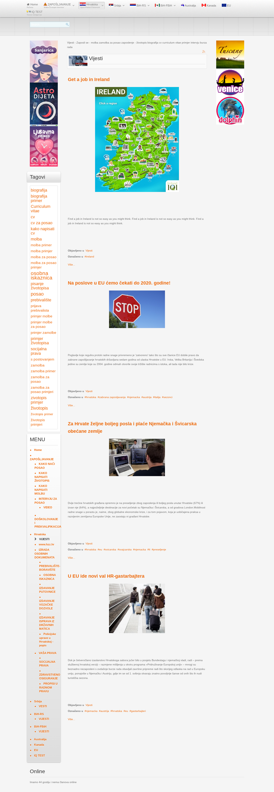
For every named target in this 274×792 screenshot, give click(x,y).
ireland (90, 256)
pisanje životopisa (40, 286)
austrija (147, 397)
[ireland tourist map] (137, 139)
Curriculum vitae (40, 208)
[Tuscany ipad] (230, 54)
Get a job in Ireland (89, 79)
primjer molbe (41, 316)
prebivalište (41, 300)
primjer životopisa (40, 340)
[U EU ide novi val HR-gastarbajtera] (137, 608)
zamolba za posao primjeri (42, 390)
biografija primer (39, 198)
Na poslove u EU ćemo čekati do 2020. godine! (119, 282)
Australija (190, 5)
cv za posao (41, 222)
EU (228, 5)
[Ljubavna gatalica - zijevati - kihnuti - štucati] (44, 145)
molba (36, 239)
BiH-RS (141, 5)
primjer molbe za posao (41, 324)
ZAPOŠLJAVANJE (57, 5)
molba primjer (41, 251)
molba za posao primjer (43, 265)
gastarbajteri (138, 710)
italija (157, 397)
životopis (39, 408)
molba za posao (43, 257)
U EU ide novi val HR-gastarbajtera (106, 576)
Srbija (117, 5)
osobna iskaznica (41, 275)
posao (37, 293)
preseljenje (159, 549)
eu (100, 549)
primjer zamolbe (43, 333)
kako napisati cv (42, 231)
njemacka (134, 397)
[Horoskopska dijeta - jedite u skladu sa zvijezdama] (44, 103)
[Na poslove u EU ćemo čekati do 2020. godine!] (137, 309)
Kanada (211, 5)
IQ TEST (34, 13)
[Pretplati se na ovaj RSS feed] (203, 51)
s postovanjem (42, 359)
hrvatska (91, 397)
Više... (71, 264)
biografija (39, 190)
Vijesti (89, 250)
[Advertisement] (136, 207)
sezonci (167, 397)
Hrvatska (90, 5)
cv (33, 217)
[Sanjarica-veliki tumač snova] (44, 61)
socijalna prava (39, 351)
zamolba (38, 365)
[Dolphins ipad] (230, 110)
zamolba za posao (40, 379)
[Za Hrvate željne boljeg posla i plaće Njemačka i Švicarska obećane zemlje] (137, 457)
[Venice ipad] (230, 82)
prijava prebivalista (40, 308)
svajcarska (125, 549)
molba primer (41, 245)
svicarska (110, 549)
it (149, 549)
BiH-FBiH (166, 5)
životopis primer (42, 414)
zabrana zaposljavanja (112, 397)
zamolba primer (43, 371)
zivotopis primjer (39, 400)
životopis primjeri (38, 422)
